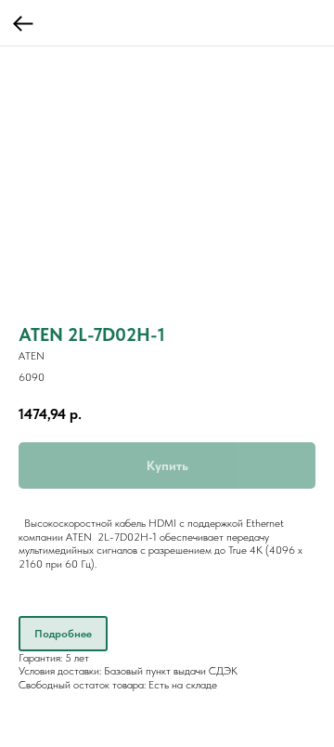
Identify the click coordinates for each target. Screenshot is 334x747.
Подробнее (63, 633)
